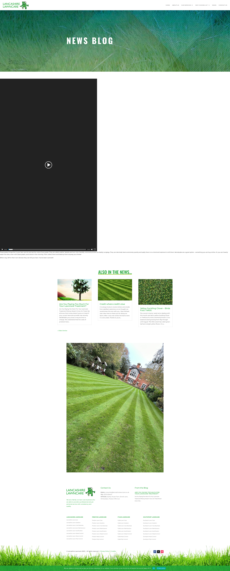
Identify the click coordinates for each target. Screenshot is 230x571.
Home (168, 5)
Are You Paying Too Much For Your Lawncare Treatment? (74, 305)
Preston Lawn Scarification (99, 531)
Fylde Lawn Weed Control (125, 534)
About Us (175, 5)
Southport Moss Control (149, 536)
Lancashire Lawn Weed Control (74, 533)
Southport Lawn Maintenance (151, 528)
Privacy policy (161, 568)
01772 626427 (108, 494)
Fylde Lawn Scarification (124, 531)
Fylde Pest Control (123, 539)
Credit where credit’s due (112, 304)
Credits (113, 551)
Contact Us (223, 5)
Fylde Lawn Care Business (125, 525)
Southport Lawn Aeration (150, 523)
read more (138, 503)
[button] (48, 165)
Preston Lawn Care (97, 520)
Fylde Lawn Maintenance (124, 528)
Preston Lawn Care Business (99, 525)
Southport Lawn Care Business (151, 525)
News (214, 5)
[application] (48, 165)
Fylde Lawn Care (122, 520)
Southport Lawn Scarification (151, 531)
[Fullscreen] (95, 249)
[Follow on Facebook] (154, 551)
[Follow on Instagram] (162, 551)
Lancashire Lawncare (72, 520)
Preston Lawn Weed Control (99, 534)
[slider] (47, 249)
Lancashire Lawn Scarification (74, 530)
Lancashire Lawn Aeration (73, 522)
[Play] (2, 249)
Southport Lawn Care (149, 520)
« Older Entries (62, 330)
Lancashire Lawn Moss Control (74, 536)
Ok (154, 568)
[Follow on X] (158, 551)
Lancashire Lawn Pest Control (74, 538)
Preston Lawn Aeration (98, 523)
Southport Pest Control (149, 539)
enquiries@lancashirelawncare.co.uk (117, 492)
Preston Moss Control (98, 536)
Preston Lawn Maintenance (99, 528)
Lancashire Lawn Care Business (74, 525)
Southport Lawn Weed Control (151, 534)
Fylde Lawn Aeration (123, 523)
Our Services (186, 5)
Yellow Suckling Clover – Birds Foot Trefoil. (155, 309)
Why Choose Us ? (201, 5)
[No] (228, 568)
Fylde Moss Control (123, 536)
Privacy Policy (104, 551)
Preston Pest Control (98, 539)
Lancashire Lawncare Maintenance (75, 528)
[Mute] (92, 249)
